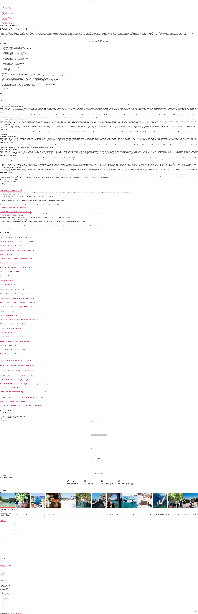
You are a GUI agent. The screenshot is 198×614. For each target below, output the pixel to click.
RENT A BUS (4, 12)
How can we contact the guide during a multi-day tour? (12, 215)
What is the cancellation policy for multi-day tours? (11, 228)
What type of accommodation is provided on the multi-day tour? (13, 198)
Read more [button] (69, 487)
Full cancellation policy (4, 186)
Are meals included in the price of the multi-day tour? (11, 194)
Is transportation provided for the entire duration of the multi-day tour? (15, 207)
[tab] (3, 235)
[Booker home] (99, 2)
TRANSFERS (4, 9)
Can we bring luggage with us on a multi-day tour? (11, 202)
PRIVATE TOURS (7, 7)
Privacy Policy (47, 516)
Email (1, 511)
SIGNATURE (4, 11)
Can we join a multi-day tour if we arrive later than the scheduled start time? (16, 223)
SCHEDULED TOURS (8, 6)
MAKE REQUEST (3, 36)
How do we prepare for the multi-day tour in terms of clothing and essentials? (16, 211)
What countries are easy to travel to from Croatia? (11, 190)
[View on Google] (68, 481)
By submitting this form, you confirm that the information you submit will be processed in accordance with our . (25, 516)
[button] (66, 484)
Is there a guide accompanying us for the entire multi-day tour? (13, 219)
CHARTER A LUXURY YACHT (7, 13)
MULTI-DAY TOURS (8, 8)
